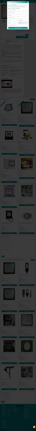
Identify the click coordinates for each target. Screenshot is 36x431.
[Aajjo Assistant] (34, 427)
